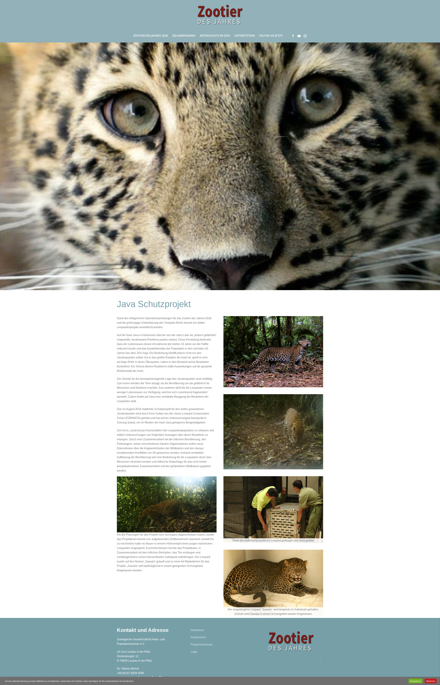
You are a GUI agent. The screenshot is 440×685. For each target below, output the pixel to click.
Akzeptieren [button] (415, 680)
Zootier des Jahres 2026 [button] (150, 35)
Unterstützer (244, 35)
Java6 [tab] (170, 527)
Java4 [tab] (163, 527)
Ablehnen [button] (430, 680)
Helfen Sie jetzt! (271, 35)
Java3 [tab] (159, 527)
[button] (321, 661)
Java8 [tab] (178, 527)
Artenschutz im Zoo (215, 35)
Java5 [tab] (167, 527)
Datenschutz (198, 637)
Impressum (197, 630)
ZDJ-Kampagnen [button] (183, 35)
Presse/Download (201, 644)
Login (194, 651)
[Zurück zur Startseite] (220, 14)
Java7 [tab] (174, 527)
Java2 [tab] (155, 527)
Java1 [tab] (151, 527)
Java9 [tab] (182, 527)
